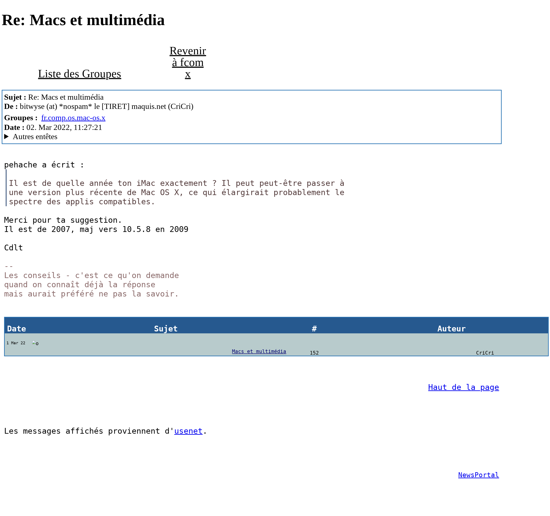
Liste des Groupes (79, 73)
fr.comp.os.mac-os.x (73, 117)
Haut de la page (463, 387)
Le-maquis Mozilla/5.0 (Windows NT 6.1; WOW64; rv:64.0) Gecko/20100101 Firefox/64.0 (155, 136)
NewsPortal (478, 475)
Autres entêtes (35, 136)
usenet (188, 431)
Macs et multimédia (259, 351)
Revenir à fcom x (188, 62)
